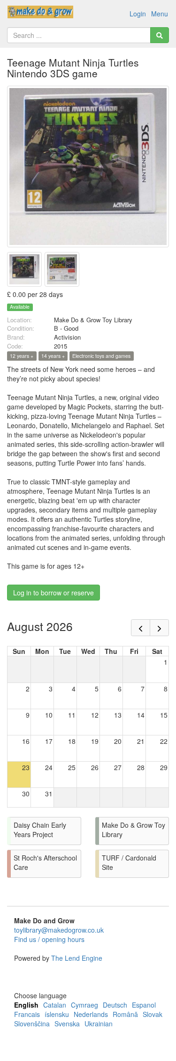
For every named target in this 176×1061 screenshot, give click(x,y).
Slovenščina (32, 1023)
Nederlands (91, 1014)
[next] (159, 627)
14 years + (53, 355)
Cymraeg (84, 1004)
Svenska (67, 1023)
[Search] (159, 35)
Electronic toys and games (101, 355)
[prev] (140, 627)
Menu (159, 13)
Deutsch (115, 1004)
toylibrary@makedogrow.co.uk (59, 930)
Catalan (54, 1004)
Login (138, 13)
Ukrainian (98, 1023)
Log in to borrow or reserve (53, 592)
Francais (27, 1014)
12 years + (21, 355)
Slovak (152, 1014)
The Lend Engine (76, 958)
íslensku (57, 1014)
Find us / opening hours (49, 939)
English (26, 1004)
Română (125, 1014)
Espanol (144, 1004)
